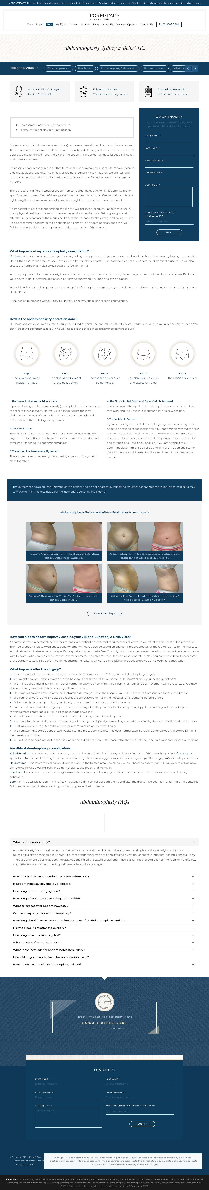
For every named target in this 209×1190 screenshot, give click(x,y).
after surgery (183, 753)
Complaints (29, 1164)
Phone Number (154, 172)
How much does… (154, 68)
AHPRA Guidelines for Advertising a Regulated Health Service (90, 1186)
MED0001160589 (17, 3)
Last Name (152, 148)
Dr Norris (15, 256)
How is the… (85, 68)
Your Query (152, 185)
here (160, 3)
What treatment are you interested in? (160, 214)
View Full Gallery (104, 613)
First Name (153, 136)
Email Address (155, 160)
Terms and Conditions (24, 1161)
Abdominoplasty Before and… (118, 68)
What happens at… (58, 68)
